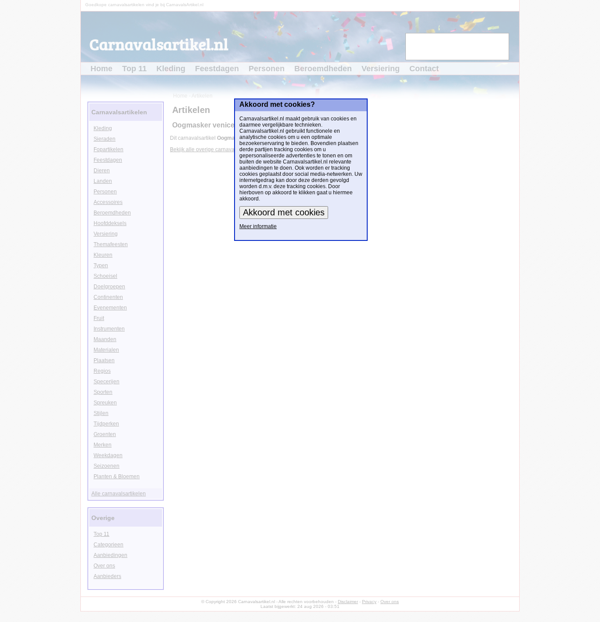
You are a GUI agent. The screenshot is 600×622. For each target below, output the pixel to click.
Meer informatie (258, 226)
